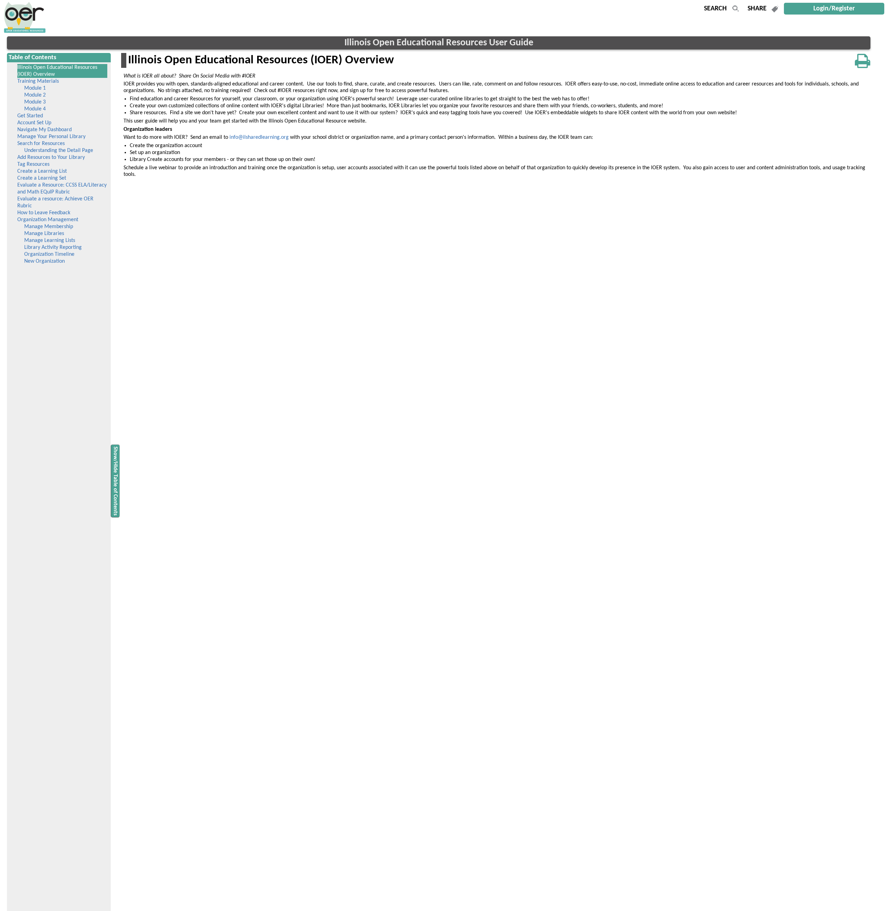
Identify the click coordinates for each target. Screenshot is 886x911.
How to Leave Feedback (43, 213)
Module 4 (35, 109)
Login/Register (834, 8)
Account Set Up (34, 123)
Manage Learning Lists (49, 240)
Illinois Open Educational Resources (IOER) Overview (57, 71)
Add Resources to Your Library (51, 157)
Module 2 (35, 95)
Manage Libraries (44, 233)
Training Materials (38, 81)
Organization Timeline (49, 254)
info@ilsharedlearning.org (259, 137)
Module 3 (35, 102)
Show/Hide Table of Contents (115, 481)
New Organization (44, 261)
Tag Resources (33, 164)
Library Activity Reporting (53, 247)
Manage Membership (48, 226)
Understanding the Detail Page (58, 150)
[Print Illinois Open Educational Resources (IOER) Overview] (862, 61)
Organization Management (47, 220)
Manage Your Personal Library (51, 136)
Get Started (30, 116)
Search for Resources (41, 143)
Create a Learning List (42, 171)
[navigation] (24, 31)
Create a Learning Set (41, 178)
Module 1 (35, 88)
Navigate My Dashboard (44, 130)
